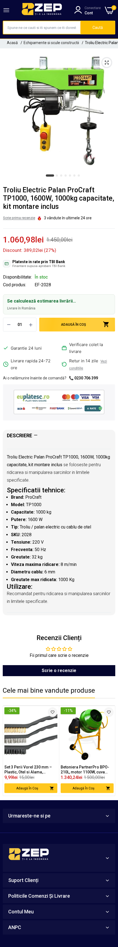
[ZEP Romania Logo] (42, 10)
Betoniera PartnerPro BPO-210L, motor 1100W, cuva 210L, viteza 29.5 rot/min (85, 770)
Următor (108, 751)
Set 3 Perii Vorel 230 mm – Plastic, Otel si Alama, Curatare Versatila (28, 770)
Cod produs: (14, 284)
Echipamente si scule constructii (51, 43)
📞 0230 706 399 (83, 378)
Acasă (12, 43)
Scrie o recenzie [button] (59, 670)
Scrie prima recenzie (19, 218)
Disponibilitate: (17, 277)
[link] (52, 712)
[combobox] (42, 27)
